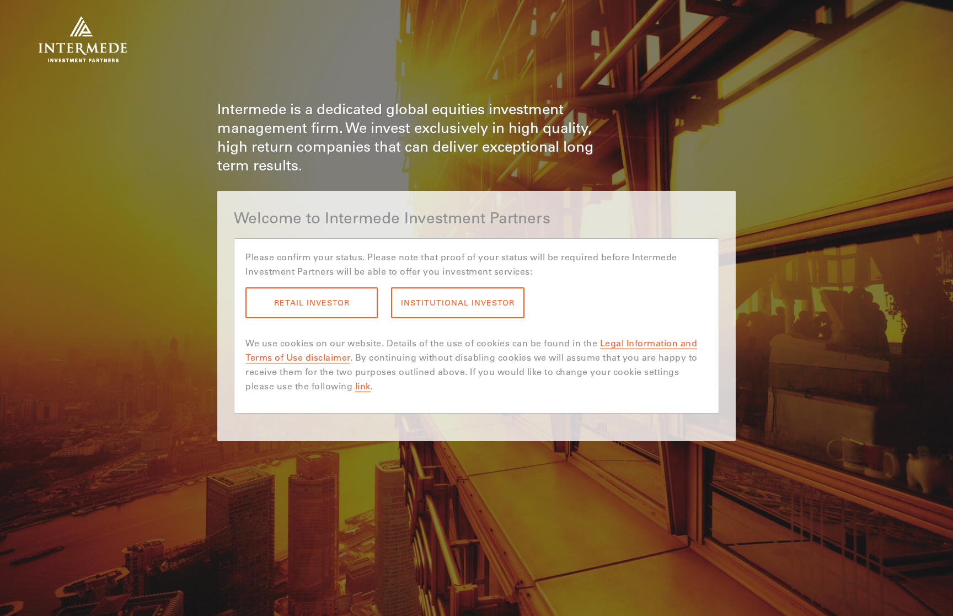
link (363, 386)
